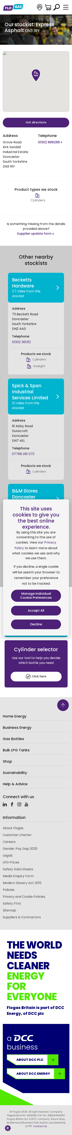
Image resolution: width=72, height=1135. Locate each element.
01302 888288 (49, 142)
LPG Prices (11, 862)
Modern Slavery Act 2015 (22, 883)
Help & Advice (15, 783)
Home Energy (14, 716)
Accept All (36, 610)
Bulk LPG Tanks (16, 750)
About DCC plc (29, 1059)
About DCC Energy (33, 1073)
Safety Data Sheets (18, 869)
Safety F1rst (12, 903)
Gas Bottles (13, 738)
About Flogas (13, 828)
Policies (8, 889)
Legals (8, 855)
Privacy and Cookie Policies (24, 896)
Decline (36, 624)
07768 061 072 (23, 454)
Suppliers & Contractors (22, 917)
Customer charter (17, 835)
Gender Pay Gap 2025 (20, 848)
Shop (7, 761)
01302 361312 (21, 342)
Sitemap (9, 910)
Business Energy (17, 727)
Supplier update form (34, 233)
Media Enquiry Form (18, 876)
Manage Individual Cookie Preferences (36, 595)
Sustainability (15, 772)
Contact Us (40, 1126)
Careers (9, 841)
